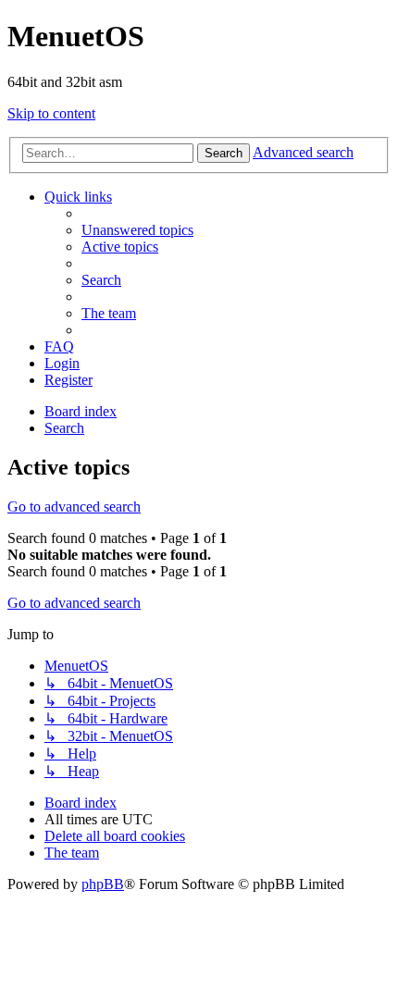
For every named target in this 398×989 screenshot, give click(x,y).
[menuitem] (137, 230)
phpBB (102, 884)
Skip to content (51, 113)
